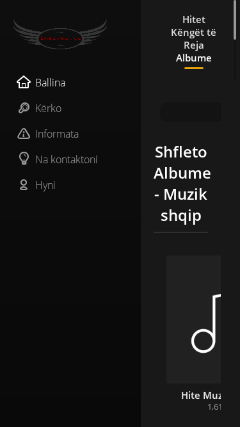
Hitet (193, 19)
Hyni (45, 185)
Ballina (50, 83)
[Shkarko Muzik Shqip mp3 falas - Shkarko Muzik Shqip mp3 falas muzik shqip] (70, 34)
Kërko (48, 108)
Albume (194, 57)
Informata (57, 134)
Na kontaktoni (66, 159)
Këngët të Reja (193, 38)
